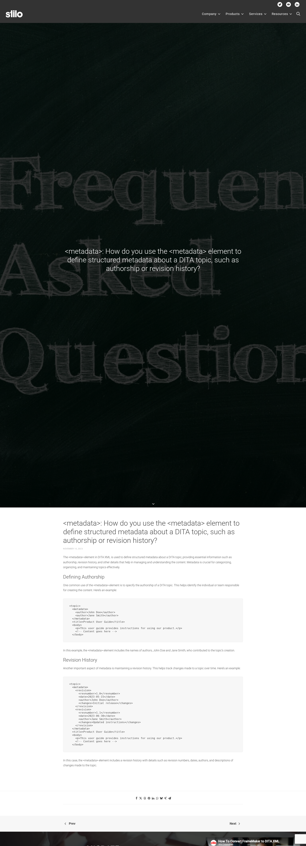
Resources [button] (280, 14)
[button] (298, 14)
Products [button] (233, 14)
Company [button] (209, 14)
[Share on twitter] (140, 798)
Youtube (288, 4)
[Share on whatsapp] (157, 798)
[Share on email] (169, 798)
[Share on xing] (165, 798)
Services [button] (255, 14)
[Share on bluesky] (161, 798)
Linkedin (297, 4)
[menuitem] (211, 14)
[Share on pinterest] (149, 798)
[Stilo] (14, 14)
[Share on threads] (145, 798)
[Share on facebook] (136, 798)
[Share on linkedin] (153, 798)
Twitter (280, 4)
